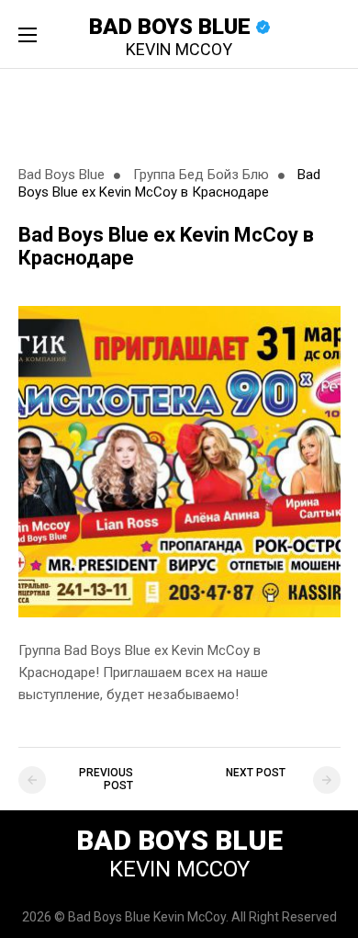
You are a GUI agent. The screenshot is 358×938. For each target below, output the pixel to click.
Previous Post (106, 779)
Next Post (255, 772)
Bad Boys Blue (172, 36)
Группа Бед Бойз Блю (201, 174)
